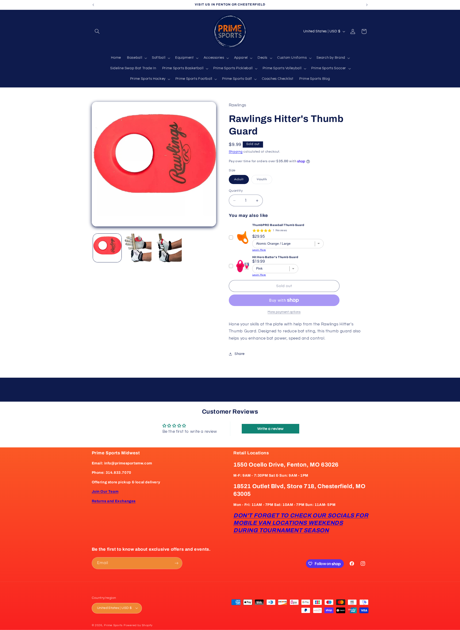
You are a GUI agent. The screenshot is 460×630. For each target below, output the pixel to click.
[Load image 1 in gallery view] (107, 248)
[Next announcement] (367, 5)
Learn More (259, 250)
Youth (264, 180)
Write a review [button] (270, 429)
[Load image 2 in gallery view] (138, 248)
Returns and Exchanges (114, 501)
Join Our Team (105, 491)
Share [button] (240, 354)
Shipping (236, 151)
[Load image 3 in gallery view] (169, 248)
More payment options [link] (284, 312)
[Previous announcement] (93, 5)
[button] (97, 31)
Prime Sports (113, 625)
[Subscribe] (176, 563)
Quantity (236, 190)
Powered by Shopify (138, 625)
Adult (241, 180)
